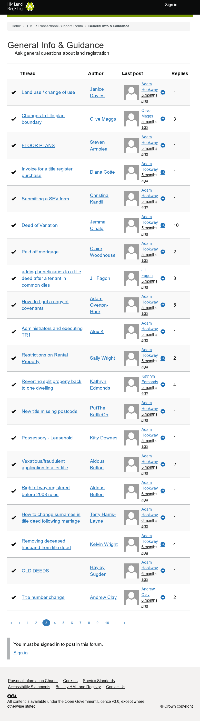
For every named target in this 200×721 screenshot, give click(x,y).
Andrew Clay (103, 597)
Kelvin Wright (104, 544)
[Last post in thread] (163, 92)
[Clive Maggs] (131, 118)
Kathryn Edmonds (149, 379)
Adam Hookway (149, 87)
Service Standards (99, 681)
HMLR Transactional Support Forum (55, 26)
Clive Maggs (103, 119)
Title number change (43, 597)
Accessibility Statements (29, 687)
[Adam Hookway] (131, 92)
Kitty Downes (104, 437)
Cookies (70, 681)
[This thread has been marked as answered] (13, 92)
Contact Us (115, 687)
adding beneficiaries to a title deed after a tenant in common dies (51, 278)
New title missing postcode (50, 411)
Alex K (97, 331)
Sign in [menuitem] (171, 5)
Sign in (20, 652)
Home (16, 26)
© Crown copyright (176, 706)
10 (107, 623)
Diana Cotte (102, 172)
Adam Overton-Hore (99, 305)
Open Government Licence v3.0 (92, 701)
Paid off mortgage (40, 251)
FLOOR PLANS (38, 145)
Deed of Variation (40, 225)
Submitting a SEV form (45, 198)
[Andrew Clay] (131, 597)
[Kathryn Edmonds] (131, 384)
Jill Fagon (100, 278)
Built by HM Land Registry (78, 687)
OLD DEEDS (35, 570)
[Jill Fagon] (131, 278)
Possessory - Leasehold (47, 437)
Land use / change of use (48, 92)
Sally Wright (102, 358)
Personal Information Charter (33, 681)
